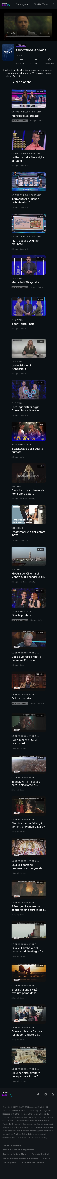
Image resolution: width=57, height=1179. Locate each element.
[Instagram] (45, 1094)
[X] (53, 1094)
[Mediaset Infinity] (6, 4)
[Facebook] (38, 1094)
